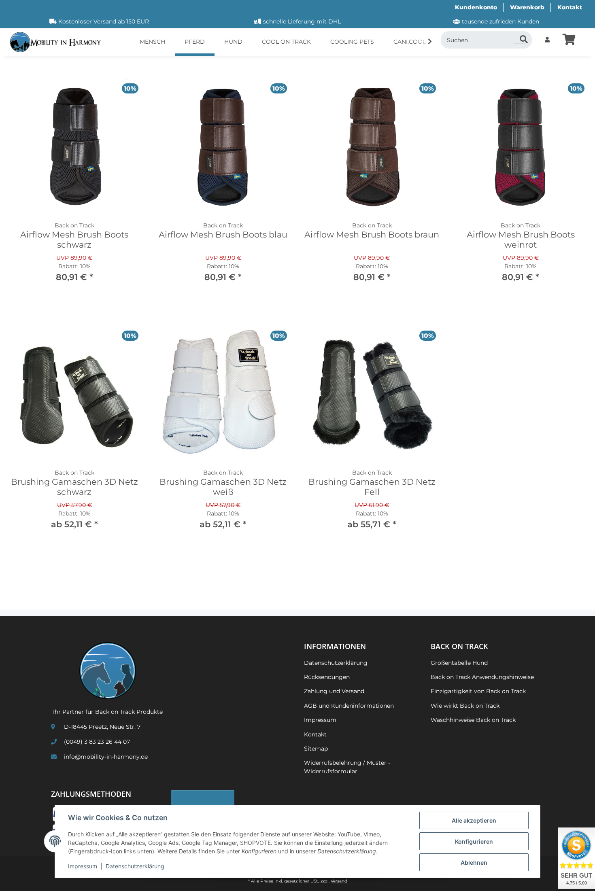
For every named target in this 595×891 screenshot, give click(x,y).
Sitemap (316, 748)
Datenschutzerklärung (135, 866)
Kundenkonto (476, 7)
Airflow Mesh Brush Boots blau (223, 234)
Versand (339, 881)
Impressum (82, 866)
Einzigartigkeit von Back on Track (478, 691)
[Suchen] (520, 37)
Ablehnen (474, 862)
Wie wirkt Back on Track (465, 705)
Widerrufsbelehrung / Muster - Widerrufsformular (347, 767)
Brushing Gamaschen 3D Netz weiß (223, 487)
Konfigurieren (474, 841)
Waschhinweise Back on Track (473, 719)
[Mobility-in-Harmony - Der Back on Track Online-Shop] (58, 42)
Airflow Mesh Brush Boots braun (371, 234)
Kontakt (569, 7)
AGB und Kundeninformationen (349, 705)
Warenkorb (527, 7)
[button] (547, 40)
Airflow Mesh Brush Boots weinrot (521, 239)
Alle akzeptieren (474, 820)
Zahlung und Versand (334, 691)
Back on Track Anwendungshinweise (482, 677)
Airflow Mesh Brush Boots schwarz (74, 239)
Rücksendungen (327, 677)
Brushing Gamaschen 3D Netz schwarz (74, 487)
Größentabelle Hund (459, 662)
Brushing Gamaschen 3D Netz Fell (372, 487)
